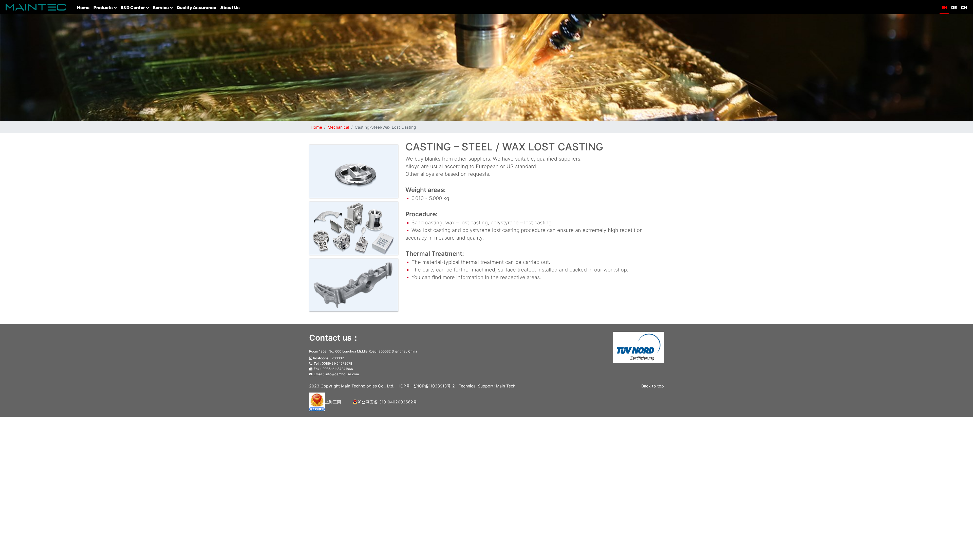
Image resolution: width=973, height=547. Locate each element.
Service (161, 7)
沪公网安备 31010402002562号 (387, 401)
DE (954, 7)
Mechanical (338, 127)
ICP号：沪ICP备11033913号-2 (427, 385)
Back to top (652, 385)
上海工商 (333, 401)
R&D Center (133, 7)
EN (944, 7)
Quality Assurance (196, 7)
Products (103, 7)
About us (230, 7)
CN (964, 7)
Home (84, 7)
